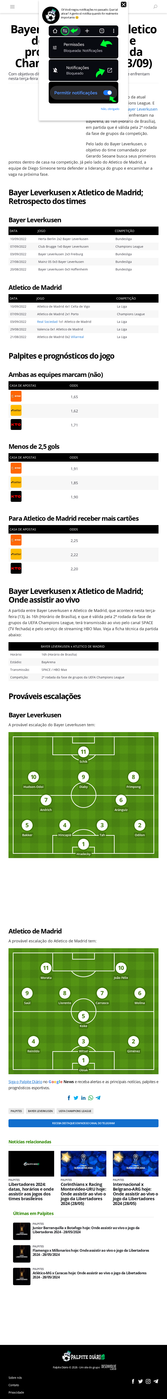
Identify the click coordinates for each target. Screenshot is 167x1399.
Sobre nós (15, 1378)
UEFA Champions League (75, 1111)
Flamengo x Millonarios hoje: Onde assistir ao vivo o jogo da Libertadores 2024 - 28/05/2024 (91, 1252)
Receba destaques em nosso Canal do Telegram (83, 1123)
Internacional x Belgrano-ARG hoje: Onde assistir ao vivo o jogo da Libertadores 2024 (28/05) (135, 1194)
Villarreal (77, 337)
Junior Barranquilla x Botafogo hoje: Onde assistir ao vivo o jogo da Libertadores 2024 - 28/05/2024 (86, 1230)
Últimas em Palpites (33, 1213)
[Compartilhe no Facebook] (69, 1098)
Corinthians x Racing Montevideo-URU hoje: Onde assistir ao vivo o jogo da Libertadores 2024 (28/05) (83, 1194)
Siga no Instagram (148, 1381)
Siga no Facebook (133, 1381)
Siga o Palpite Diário (25, 1081)
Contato (13, 1385)
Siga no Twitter (140, 1381)
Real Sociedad (47, 322)
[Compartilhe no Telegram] (98, 1098)
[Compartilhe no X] (76, 1098)
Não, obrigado (110, 109)
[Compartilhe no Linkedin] (83, 1098)
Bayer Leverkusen (141, 109)
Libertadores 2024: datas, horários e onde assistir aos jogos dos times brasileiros (31, 1191)
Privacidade (16, 1392)
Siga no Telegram (156, 1381)
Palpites (16, 1111)
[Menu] (12, 6)
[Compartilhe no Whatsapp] (90, 1098)
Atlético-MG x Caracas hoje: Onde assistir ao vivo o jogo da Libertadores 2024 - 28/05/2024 (89, 1275)
